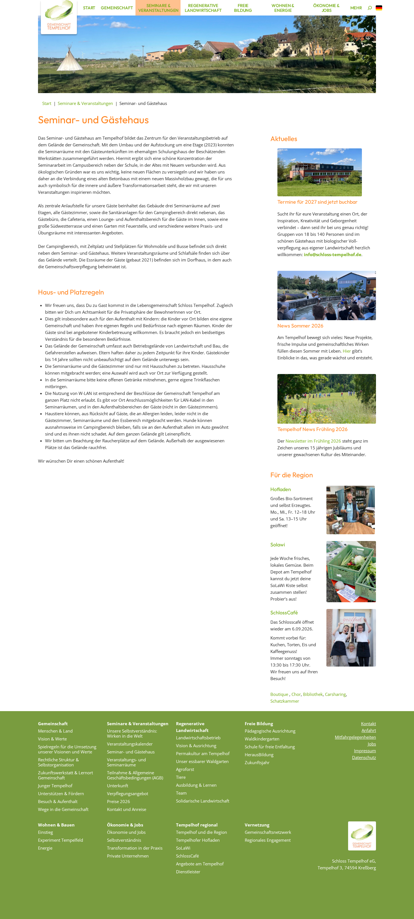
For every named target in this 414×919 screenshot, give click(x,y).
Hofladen (280, 489)
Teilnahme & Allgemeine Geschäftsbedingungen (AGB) (135, 775)
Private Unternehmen (128, 856)
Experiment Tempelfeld (60, 840)
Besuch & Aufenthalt (57, 801)
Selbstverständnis (124, 840)
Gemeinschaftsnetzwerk (268, 832)
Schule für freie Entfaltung (270, 746)
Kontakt (368, 723)
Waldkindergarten (262, 739)
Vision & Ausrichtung (196, 745)
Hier (347, 351)
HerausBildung (259, 754)
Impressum (365, 750)
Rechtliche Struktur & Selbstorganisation (58, 762)
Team (181, 793)
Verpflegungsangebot (127, 793)
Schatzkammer (284, 701)
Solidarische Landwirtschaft (202, 801)
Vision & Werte (52, 739)
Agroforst (185, 769)
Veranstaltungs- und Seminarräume (126, 762)
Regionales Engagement (268, 840)
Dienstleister (188, 871)
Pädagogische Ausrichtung (270, 731)
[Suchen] (369, 8)
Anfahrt (369, 730)
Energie (45, 848)
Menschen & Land (55, 731)
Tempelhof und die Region (201, 832)
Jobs (372, 744)
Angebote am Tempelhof (200, 864)
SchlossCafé (284, 612)
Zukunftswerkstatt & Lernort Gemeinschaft (65, 775)
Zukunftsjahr (257, 762)
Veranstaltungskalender (130, 744)
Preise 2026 (118, 801)
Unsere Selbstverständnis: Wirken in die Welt (132, 733)
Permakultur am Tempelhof (203, 753)
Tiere (181, 777)
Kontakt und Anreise (126, 809)
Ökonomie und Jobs (126, 832)
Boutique (279, 694)
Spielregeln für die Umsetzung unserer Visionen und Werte (67, 749)
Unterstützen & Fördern (61, 793)
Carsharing (335, 694)
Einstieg (45, 832)
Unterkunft (117, 785)
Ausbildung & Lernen (196, 785)
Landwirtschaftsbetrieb (198, 737)
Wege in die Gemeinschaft (63, 809)
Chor (296, 694)
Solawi (277, 544)
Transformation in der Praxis (135, 848)
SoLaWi (183, 848)
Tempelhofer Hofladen (198, 840)
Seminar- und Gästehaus (131, 752)
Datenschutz (364, 757)
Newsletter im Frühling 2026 (313, 441)
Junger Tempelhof (55, 785)
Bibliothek (313, 694)
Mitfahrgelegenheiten (355, 737)
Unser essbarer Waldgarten (202, 761)
